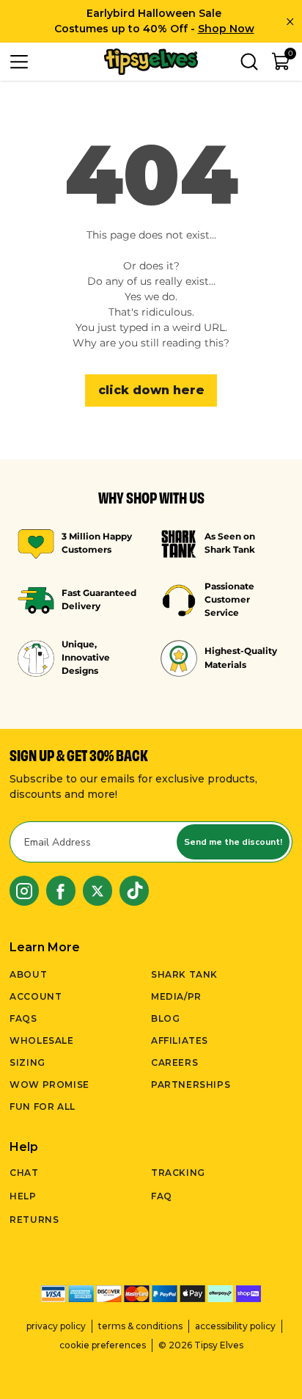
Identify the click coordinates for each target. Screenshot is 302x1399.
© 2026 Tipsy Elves (200, 1345)
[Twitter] (97, 891)
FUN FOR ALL (43, 1106)
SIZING (27, 1062)
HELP (23, 1196)
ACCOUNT (36, 996)
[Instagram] (24, 891)
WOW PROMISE (49, 1084)
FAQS (23, 1018)
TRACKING (178, 1172)
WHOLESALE (41, 1040)
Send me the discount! (233, 842)
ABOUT (28, 974)
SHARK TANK (184, 974)
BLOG (165, 1018)
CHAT (24, 1172)
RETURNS (34, 1219)
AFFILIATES (179, 1040)
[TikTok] (134, 891)
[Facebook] (61, 891)
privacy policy (56, 1325)
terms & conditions (140, 1325)
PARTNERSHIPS (190, 1084)
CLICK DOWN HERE (151, 390)
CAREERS (174, 1062)
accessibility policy (235, 1325)
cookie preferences (102, 1345)
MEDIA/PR (176, 996)
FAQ (161, 1196)
